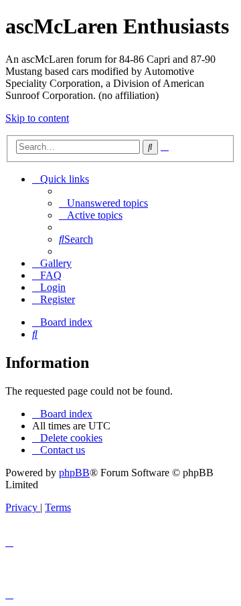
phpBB (74, 472)
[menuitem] (103, 203)
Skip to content (37, 118)
